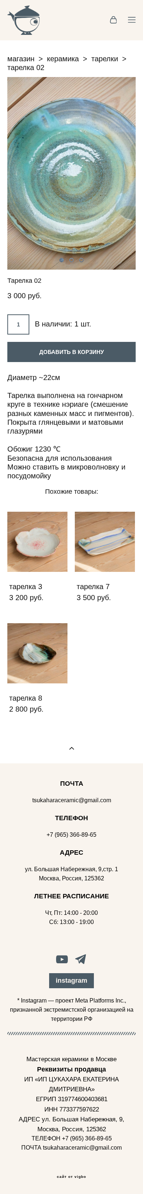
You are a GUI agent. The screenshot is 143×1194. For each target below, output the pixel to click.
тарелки (104, 59)
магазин (20, 59)
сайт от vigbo (71, 1177)
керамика (63, 59)
